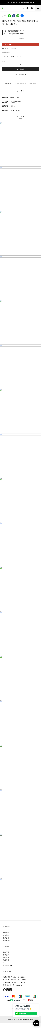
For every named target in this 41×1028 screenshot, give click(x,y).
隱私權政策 (7, 940)
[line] (9, 15)
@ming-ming (17, 985)
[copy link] (22, 15)
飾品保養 (6, 960)
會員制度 (6, 935)
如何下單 (6, 952)
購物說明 (6, 955)
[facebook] (13, 15)
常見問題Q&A (7, 965)
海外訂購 (6, 957)
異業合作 (6, 938)
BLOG (5, 963)
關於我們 (6, 933)
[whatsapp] (17, 15)
